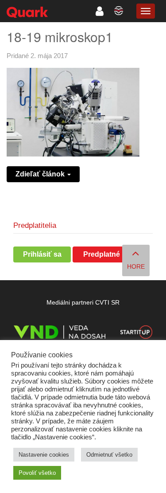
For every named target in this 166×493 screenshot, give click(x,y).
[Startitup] (136, 333)
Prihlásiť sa (42, 254)
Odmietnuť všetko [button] (109, 454)
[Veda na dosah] (59, 333)
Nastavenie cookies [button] (44, 454)
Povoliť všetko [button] (37, 473)
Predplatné (101, 254)
